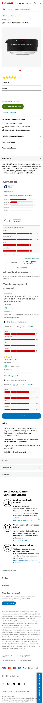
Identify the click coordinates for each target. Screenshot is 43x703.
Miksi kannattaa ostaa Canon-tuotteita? (25, 562)
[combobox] (21, 9)
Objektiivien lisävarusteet (11, 16)
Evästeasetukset (25, 660)
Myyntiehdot (7, 656)
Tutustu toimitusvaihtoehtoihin (22, 519)
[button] (20, 70)
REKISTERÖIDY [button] (9, 603)
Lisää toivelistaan (10, 112)
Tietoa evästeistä (8, 660)
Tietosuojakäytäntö (23, 656)
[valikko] (40, 3)
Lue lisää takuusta (20, 540)
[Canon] (7, 3)
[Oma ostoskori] (35, 3)
